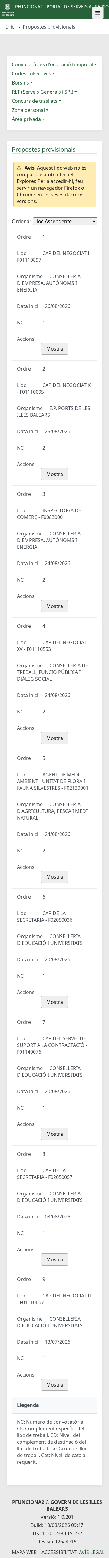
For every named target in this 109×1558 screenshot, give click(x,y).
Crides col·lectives (31, 73)
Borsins (20, 82)
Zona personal (28, 110)
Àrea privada (26, 119)
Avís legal (91, 1552)
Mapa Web (24, 1552)
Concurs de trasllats (35, 101)
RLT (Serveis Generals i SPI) (42, 91)
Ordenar (21, 221)
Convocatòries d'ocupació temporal (52, 64)
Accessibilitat (59, 1552)
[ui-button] (98, 13)
